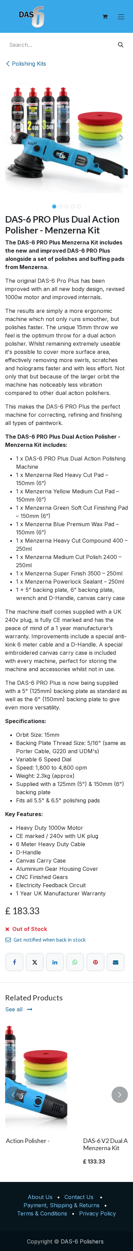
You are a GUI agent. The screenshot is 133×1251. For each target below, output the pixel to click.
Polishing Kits (29, 63)
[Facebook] (14, 962)
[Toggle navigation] (121, 16)
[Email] (115, 962)
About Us (40, 1197)
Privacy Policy (97, 1213)
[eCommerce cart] (105, 16)
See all (14, 1009)
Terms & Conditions (42, 1213)
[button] (11, 137)
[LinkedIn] (55, 962)
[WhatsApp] (75, 962)
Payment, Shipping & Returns (62, 1205)
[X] (35, 962)
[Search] (121, 44)
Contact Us (78, 1197)
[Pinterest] (95, 962)
